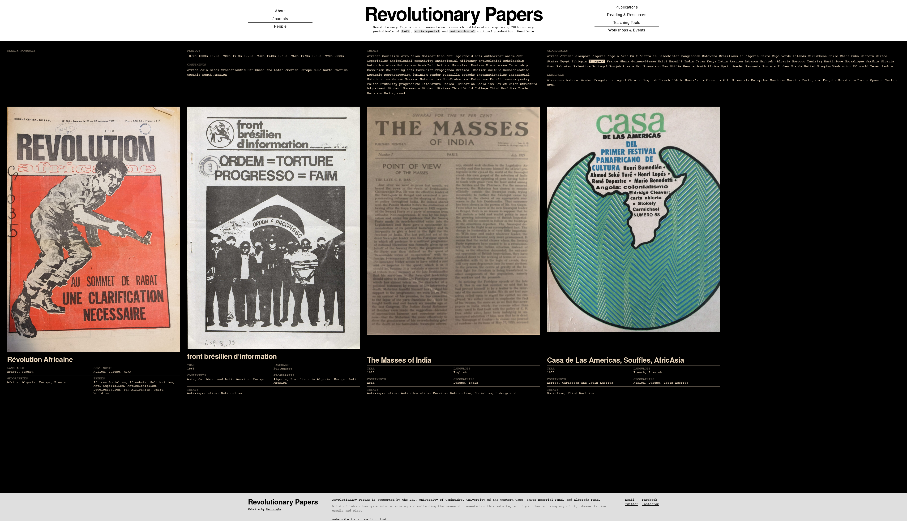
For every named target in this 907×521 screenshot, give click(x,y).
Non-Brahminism (456, 79)
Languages (15, 368)
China (844, 56)
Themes (99, 378)
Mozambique (854, 61)
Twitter (631, 504)
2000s (339, 56)
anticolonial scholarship (501, 60)
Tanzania (753, 66)
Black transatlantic (228, 70)
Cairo (765, 56)
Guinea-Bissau (643, 61)
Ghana (624, 61)
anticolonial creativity (411, 60)
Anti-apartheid (459, 56)
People (280, 26)
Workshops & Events (626, 30)
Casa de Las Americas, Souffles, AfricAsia (615, 360)
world (863, 66)
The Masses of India (399, 360)
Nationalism (430, 79)
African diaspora (575, 56)
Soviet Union (507, 84)
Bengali (601, 80)
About (280, 11)
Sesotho (844, 80)
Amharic (572, 80)
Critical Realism (471, 70)
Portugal (600, 66)
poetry (524, 79)
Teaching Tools (626, 23)
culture (494, 70)
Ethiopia (579, 61)
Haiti (662, 61)
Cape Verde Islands (789, 56)
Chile (833, 56)
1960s (294, 56)
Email (629, 499)
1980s (316, 56)
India (689, 61)
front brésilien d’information (232, 356)
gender (435, 74)
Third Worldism (503, 88)
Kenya (711, 61)
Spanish (876, 80)
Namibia (872, 61)
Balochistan (669, 56)
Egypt (565, 61)
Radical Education (459, 84)
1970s (305, 56)
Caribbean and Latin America (273, 70)
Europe (306, 70)
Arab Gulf (629, 56)
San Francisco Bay (652, 66)
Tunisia (769, 66)
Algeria (599, 56)
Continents (103, 368)
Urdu (551, 85)
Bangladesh (690, 56)
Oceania (193, 74)
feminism (420, 74)
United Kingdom (817, 66)
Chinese (635, 80)
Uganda (796, 66)
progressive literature (420, 84)
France (612, 61)
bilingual (617, 80)
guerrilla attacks (459, 74)
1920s (248, 56)
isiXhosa (707, 80)
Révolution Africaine (40, 359)
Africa (192, 70)
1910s (237, 56)
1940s (271, 56)
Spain (725, 66)
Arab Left (426, 65)
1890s (214, 56)
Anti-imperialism (109, 385)
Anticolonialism (381, 65)
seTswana (860, 80)
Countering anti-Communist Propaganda (420, 70)
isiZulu (723, 80)
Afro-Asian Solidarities (423, 56)
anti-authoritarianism (494, 56)
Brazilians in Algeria (739, 56)
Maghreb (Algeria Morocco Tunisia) (791, 61)
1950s (282, 56)
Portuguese (811, 80)
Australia (648, 56)
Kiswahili (740, 80)
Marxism (411, 79)
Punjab (615, 66)
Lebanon (751, 61)
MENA (317, 70)
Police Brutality (382, 84)
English (650, 80)
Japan (700, 61)
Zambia (887, 66)
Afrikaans (555, 80)
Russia (628, 66)
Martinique (833, 61)
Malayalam (759, 80)
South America (214, 74)
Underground (394, 93)
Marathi (793, 80)
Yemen (875, 66)
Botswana (709, 56)
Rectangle (273, 509)
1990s (328, 56)
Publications (627, 7)
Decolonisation (516, 70)
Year (191, 365)
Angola (613, 56)
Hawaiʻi (675, 61)
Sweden (738, 66)
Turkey (783, 66)
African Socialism (383, 56)
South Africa (707, 66)
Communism (375, 70)
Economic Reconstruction (389, 74)
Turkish (891, 80)
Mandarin (777, 80)
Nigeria (887, 61)
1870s (192, 56)
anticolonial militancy (456, 60)
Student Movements (404, 88)
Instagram (650, 504)
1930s (260, 56)
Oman (551, 66)
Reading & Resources (626, 15)
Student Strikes (436, 88)
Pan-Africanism (503, 79)
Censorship (518, 65)
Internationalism (492, 74)
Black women (496, 65)
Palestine (479, 79)
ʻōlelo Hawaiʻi (685, 80)
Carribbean (817, 56)
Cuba (855, 56)
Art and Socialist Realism (460, 65)
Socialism (485, 84)
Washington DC (844, 66)
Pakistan (564, 66)
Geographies (17, 378)
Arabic (586, 80)
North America (335, 70)
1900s (226, 56)
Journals (280, 19)
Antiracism (406, 65)
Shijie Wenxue (682, 66)
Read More (525, 31)
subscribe (340, 519)
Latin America (730, 61)
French (664, 80)
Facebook (649, 499)
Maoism (397, 79)
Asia (204, 70)
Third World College (470, 88)
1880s (203, 56)
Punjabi (829, 80)
